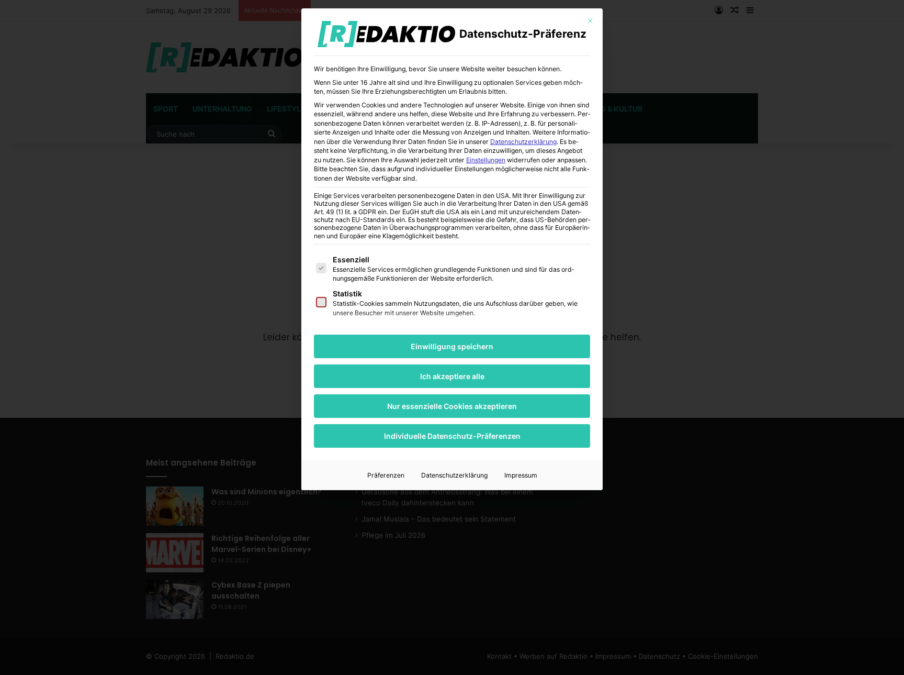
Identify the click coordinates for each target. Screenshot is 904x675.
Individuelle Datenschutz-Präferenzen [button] (452, 435)
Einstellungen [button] (485, 160)
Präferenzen (385, 475)
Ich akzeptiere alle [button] (452, 376)
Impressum (520, 475)
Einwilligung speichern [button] (452, 346)
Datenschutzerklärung (523, 142)
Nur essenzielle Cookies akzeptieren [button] (452, 406)
